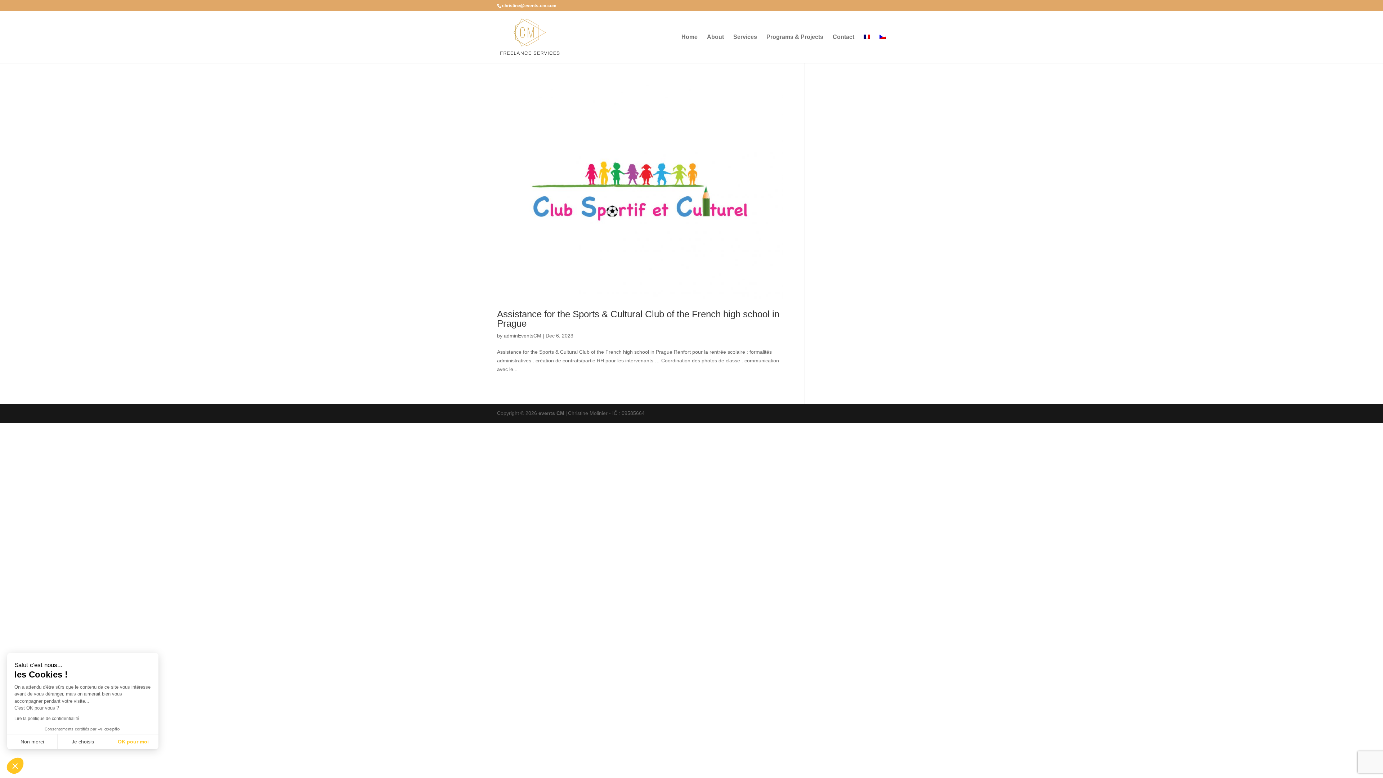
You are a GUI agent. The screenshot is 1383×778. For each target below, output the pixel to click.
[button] (15, 765)
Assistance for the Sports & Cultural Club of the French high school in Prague (638, 319)
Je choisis (83, 742)
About (715, 37)
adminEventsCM (522, 336)
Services (745, 37)
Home (689, 37)
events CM (551, 413)
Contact (843, 37)
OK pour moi (133, 742)
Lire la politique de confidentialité (46, 718)
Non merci (32, 742)
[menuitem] (867, 49)
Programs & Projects (794, 37)
